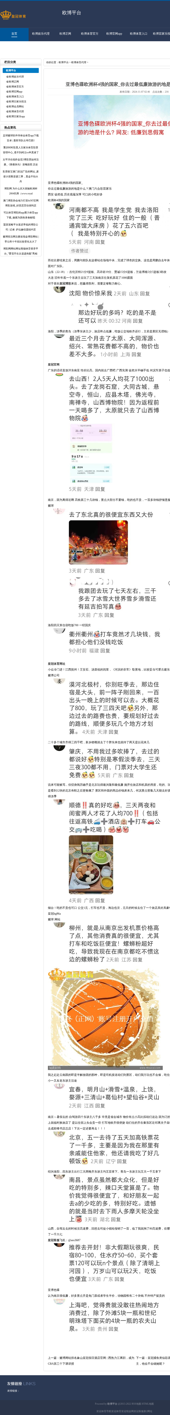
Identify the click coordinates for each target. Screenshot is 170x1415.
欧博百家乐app (12, 46)
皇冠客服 (139, 1411)
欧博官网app (114, 33)
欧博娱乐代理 (41, 33)
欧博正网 (65, 33)
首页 (14, 33)
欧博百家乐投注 (17, 101)
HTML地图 (148, 1403)
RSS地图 (136, 1403)
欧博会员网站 (16, 106)
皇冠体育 (116, 1411)
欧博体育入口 (138, 33)
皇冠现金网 (127, 1411)
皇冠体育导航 (103, 1411)
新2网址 (148, 1411)
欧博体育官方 (89, 33)
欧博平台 (64, 62)
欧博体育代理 (16, 111)
